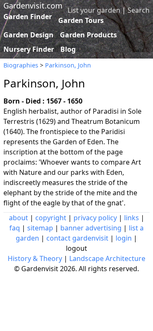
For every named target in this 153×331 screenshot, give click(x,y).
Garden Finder (27, 16)
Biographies (20, 65)
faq (14, 228)
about (18, 217)
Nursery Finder (28, 49)
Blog (68, 49)
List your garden (94, 10)
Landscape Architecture (107, 258)
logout (76, 248)
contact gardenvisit (77, 238)
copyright (50, 217)
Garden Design (28, 34)
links (131, 217)
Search (139, 10)
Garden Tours (81, 20)
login (124, 238)
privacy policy (95, 217)
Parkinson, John (68, 65)
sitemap (40, 228)
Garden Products (88, 34)
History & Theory (35, 258)
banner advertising (91, 228)
